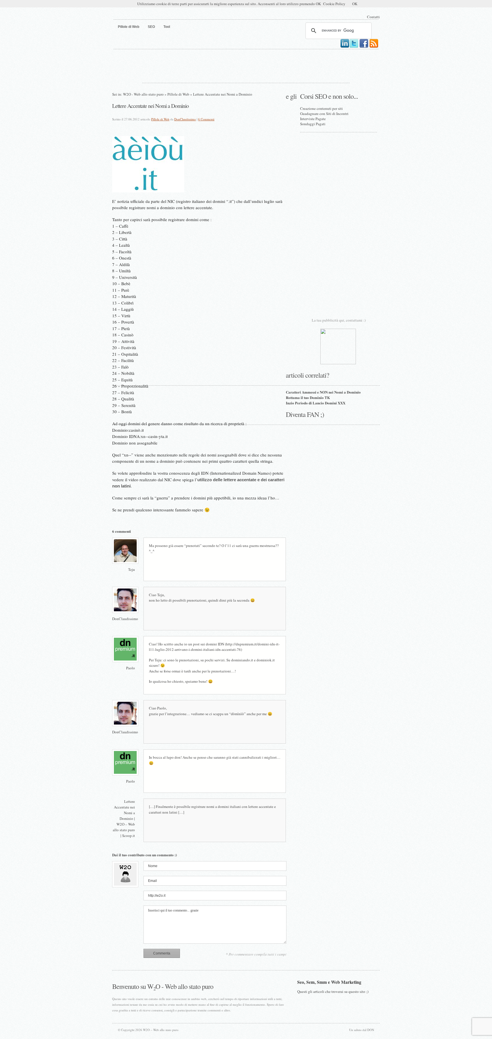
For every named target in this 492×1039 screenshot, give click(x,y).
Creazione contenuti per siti (321, 108)
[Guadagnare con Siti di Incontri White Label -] (338, 362)
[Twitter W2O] (353, 47)
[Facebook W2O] (363, 47)
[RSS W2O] (373, 47)
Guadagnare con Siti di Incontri (324, 113)
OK (354, 3)
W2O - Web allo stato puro (143, 94)
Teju (131, 569)
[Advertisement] (246, 65)
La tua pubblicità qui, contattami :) (339, 320)
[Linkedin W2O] (344, 47)
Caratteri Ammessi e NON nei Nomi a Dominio (323, 392)
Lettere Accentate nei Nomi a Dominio (150, 105)
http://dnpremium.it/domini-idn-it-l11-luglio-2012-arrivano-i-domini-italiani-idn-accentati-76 (214, 646)
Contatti (373, 16)
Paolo (130, 667)
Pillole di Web (178, 94)
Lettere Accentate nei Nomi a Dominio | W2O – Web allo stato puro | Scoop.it (124, 818)
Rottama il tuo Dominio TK (308, 397)
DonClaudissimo (185, 119)
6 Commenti (206, 119)
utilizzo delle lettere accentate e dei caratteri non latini (198, 483)
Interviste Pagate (313, 118)
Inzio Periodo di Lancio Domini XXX (315, 403)
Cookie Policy (334, 3)
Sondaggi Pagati (312, 123)
